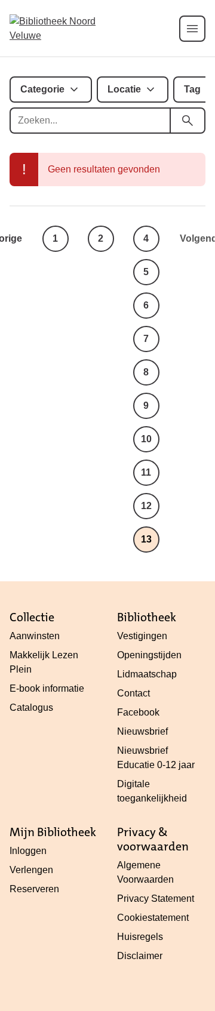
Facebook (138, 712)
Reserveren (34, 889)
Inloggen (28, 851)
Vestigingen (142, 636)
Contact (133, 693)
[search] (187, 120)
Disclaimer (139, 956)
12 (146, 506)
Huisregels (140, 937)
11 (146, 472)
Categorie (42, 89)
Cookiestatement (153, 918)
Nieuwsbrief (142, 731)
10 (146, 439)
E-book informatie (47, 688)
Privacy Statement (155, 898)
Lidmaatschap (147, 674)
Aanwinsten (35, 636)
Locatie (124, 89)
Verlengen (31, 870)
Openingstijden (149, 655)
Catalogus (31, 707)
